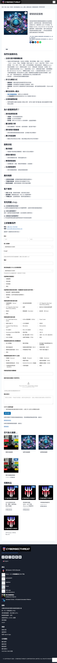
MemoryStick (42, 326)
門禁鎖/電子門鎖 (27, 349)
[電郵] (20, 557)
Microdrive (25, 326)
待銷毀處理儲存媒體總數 (10, 370)
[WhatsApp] (40, 42)
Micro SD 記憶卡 (27, 329)
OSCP (3, 622)
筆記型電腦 (25, 343)
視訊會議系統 (9, 347)
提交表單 (7, 413)
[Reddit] (38, 42)
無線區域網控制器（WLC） (29, 347)
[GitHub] (9, 557)
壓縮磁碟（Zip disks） (28, 311)
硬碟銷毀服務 (40, 36)
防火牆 (7, 360)
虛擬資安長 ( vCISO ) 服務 (9, 617)
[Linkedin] (6, 557)
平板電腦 (8, 334)
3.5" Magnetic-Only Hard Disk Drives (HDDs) (45, 304)
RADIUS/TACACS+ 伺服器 (29, 363)
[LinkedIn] (35, 42)
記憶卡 (41, 323)
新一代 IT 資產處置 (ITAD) (8, 610)
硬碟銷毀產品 (7, 420)
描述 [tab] (7, 49)
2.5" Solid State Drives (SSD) (11, 320)
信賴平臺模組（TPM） (28, 337)
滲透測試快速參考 (45, 502)
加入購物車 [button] (42, 510)
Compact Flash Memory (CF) (12, 326)
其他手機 (25, 332)
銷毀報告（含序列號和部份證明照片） (15, 294)
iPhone (41, 329)
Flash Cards (42, 319)
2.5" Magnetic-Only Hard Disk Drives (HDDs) (12, 308)
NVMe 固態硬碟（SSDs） (29, 319)
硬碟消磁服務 (9, 452)
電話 (5, 260)
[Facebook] (30, 42)
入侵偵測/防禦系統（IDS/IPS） (10, 366)
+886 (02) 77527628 (12, 227)
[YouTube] (13, 557)
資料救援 (4, 620)
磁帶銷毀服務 (43, 452)
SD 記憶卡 (8, 329)
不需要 (7, 297)
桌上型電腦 (9, 343)
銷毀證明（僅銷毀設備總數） (13, 292)
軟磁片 (7, 311)
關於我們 (4, 641)
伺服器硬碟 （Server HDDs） (11, 304)
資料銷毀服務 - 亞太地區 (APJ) (10, 613)
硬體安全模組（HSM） (45, 363)
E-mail (6, 251)
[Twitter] (3, 557)
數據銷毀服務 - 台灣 (7, 615)
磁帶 (24, 307)
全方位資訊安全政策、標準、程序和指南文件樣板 (11, 504)
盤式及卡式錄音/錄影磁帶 (45, 307)
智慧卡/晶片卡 (9, 323)
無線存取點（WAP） (44, 347)
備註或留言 (6, 394)
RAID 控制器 (9, 337)
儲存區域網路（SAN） (45, 360)
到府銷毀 (8, 283)
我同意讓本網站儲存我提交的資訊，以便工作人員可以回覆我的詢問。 (23, 409)
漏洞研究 (4, 632)
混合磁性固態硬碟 (27, 303)
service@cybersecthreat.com (14, 228)
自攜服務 (8, 278)
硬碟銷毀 (36, 36)
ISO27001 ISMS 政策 (7, 651)
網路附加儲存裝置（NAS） (12, 349)
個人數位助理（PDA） (28, 334)
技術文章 (4, 629)
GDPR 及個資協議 (9, 407)
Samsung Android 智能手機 (13, 332)
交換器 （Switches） (44, 358)
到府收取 (8, 281)
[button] (25, 13)
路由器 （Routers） (27, 358)
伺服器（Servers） (10, 358)
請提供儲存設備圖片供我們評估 (11, 378)
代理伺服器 (25, 365)
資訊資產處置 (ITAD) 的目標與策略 (13, 267)
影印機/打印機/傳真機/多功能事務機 (46, 344)
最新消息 (4, 644)
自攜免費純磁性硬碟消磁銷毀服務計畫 (12, 608)
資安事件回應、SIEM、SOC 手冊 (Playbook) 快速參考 (28, 504)
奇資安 (33, 36)
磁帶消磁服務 (26, 452)
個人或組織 (7, 243)
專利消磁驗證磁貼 (10, 475)
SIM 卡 (41, 332)
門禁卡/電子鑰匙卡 (44, 349)
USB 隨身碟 (26, 323)
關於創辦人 (5, 649)
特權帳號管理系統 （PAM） (13, 363)
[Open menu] (54, 2)
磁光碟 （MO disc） (44, 311)
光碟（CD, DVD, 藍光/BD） (46, 334)
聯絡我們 (4, 646)
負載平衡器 (25, 360)
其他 (7, 286)
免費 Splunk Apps (6, 634)
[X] (33, 42)
